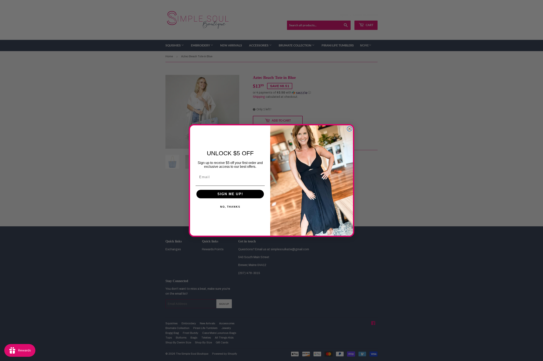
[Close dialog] (349, 128)
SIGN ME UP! (230, 194)
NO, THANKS (230, 206)
